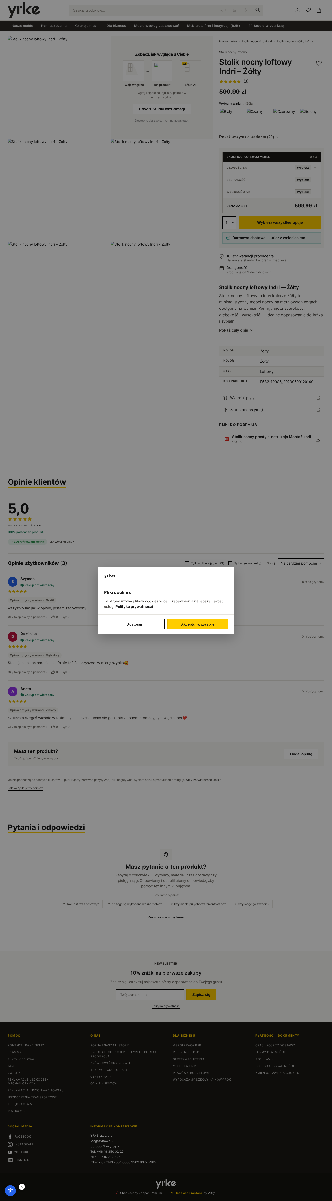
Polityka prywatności (134, 606)
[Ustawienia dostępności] (10, 1190)
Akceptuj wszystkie (198, 624)
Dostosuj (134, 624)
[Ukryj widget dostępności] (22, 1187)
